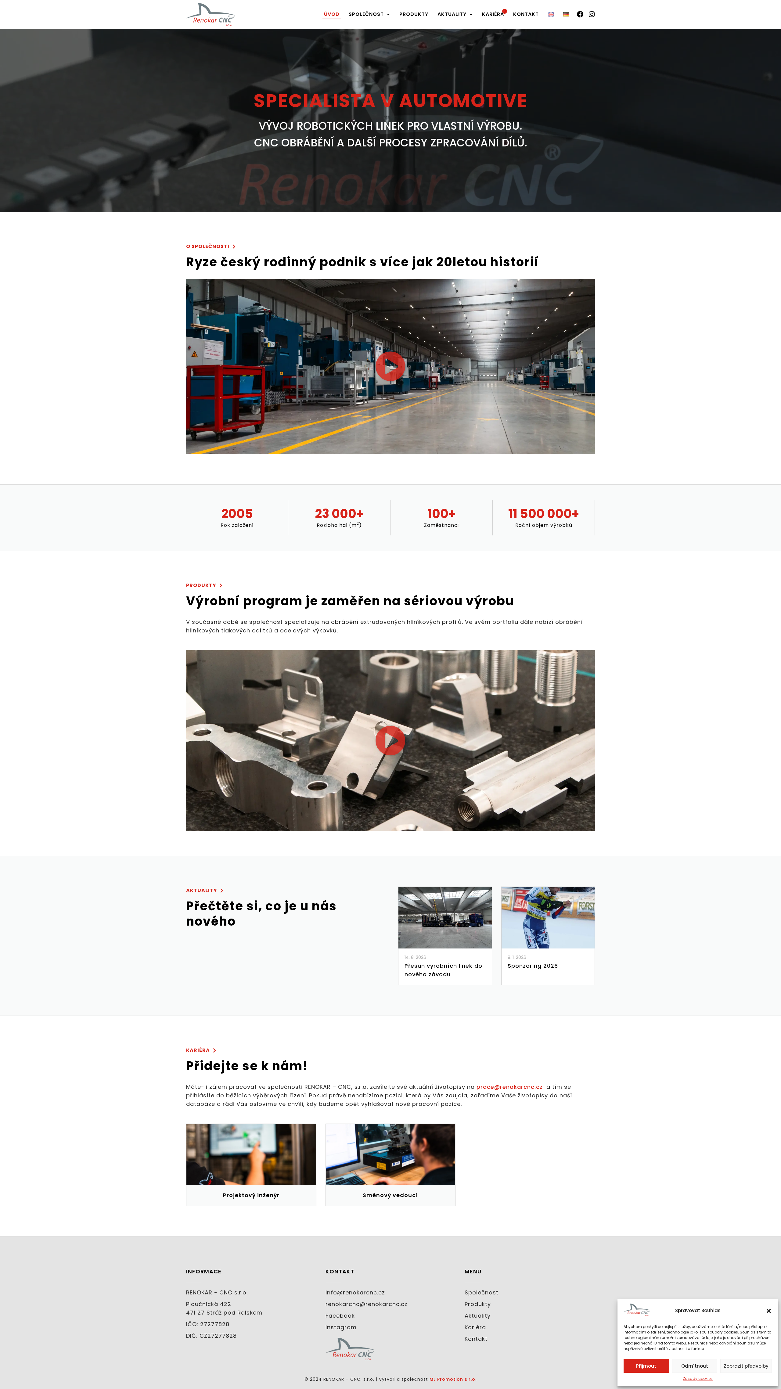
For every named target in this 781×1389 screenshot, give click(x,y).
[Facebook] (580, 14)
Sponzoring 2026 (533, 966)
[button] (769, 1311)
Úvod (332, 14)
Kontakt (526, 14)
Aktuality (451, 14)
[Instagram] (591, 14)
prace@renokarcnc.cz (510, 1087)
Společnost (366, 14)
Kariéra (493, 14)
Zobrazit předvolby (746, 1366)
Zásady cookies (698, 1378)
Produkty (413, 14)
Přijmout (646, 1366)
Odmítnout (694, 1366)
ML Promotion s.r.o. (453, 1379)
